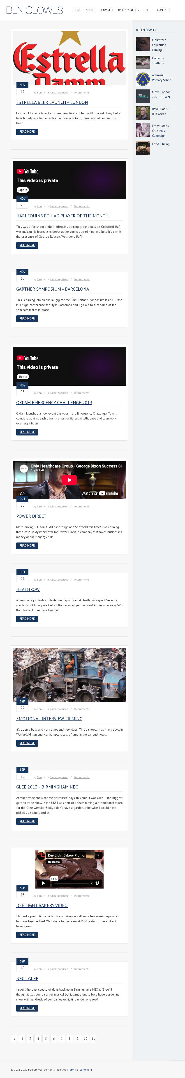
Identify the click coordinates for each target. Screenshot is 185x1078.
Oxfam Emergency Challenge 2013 (54, 403)
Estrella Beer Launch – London (52, 102)
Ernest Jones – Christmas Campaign (161, 131)
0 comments (82, 92)
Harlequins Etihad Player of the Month (62, 216)
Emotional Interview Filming (49, 719)
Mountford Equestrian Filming (159, 45)
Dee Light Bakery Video (42, 905)
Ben (39, 92)
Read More (27, 132)
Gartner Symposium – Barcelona (52, 289)
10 (85, 1039)
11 (93, 1039)
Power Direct (31, 516)
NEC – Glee (27, 979)
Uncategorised (59, 92)
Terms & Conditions (80, 1069)
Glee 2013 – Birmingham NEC (47, 787)
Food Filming (161, 144)
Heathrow (28, 589)
